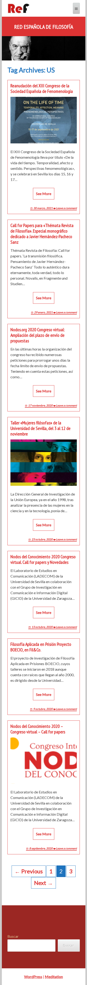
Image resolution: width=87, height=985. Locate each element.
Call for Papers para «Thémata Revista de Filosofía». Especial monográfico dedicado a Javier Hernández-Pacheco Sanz (42, 234)
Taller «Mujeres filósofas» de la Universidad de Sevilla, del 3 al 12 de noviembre (40, 428)
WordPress (33, 976)
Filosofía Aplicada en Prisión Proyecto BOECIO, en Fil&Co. (40, 647)
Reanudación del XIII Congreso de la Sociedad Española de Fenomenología (41, 88)
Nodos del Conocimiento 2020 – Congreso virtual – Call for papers (37, 729)
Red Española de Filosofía (43, 27)
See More (43, 193)
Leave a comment (66, 208)
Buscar (13, 936)
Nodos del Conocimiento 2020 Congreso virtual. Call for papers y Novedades (43, 559)
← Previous (29, 871)
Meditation (54, 976)
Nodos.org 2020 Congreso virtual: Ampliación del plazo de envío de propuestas (37, 335)
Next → (43, 882)
